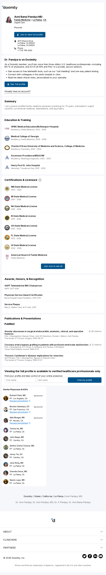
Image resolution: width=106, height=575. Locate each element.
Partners (9, 547)
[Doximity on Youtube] (101, 556)
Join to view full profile (31, 34)
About (7, 531)
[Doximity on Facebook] (90, 556)
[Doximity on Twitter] (84, 556)
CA (44, 20)
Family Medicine (22, 20)
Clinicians (10, 539)
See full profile (17, 85)
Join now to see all (53, 266)
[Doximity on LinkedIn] (95, 556)
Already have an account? (18, 91)
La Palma (37, 20)
